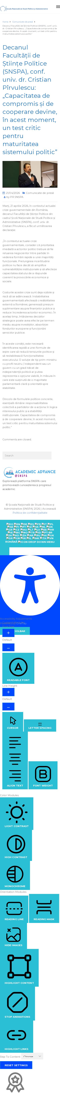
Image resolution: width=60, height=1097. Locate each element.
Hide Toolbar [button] (15, 631)
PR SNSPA (16, 197)
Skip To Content (10, 1056)
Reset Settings (16, 1065)
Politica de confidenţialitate (30, 512)
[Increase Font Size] (8, 633)
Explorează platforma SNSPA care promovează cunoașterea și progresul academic (26, 485)
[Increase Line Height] (8, 692)
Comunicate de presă (40, 193)
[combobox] (30, 533)
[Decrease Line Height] (8, 706)
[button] (4, 551)
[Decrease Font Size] (8, 647)
